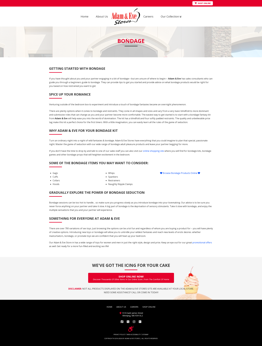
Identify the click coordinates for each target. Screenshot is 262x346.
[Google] (140, 321)
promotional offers (202, 242)
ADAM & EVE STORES (132, 338)
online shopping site (153, 150)
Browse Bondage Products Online (180, 173)
